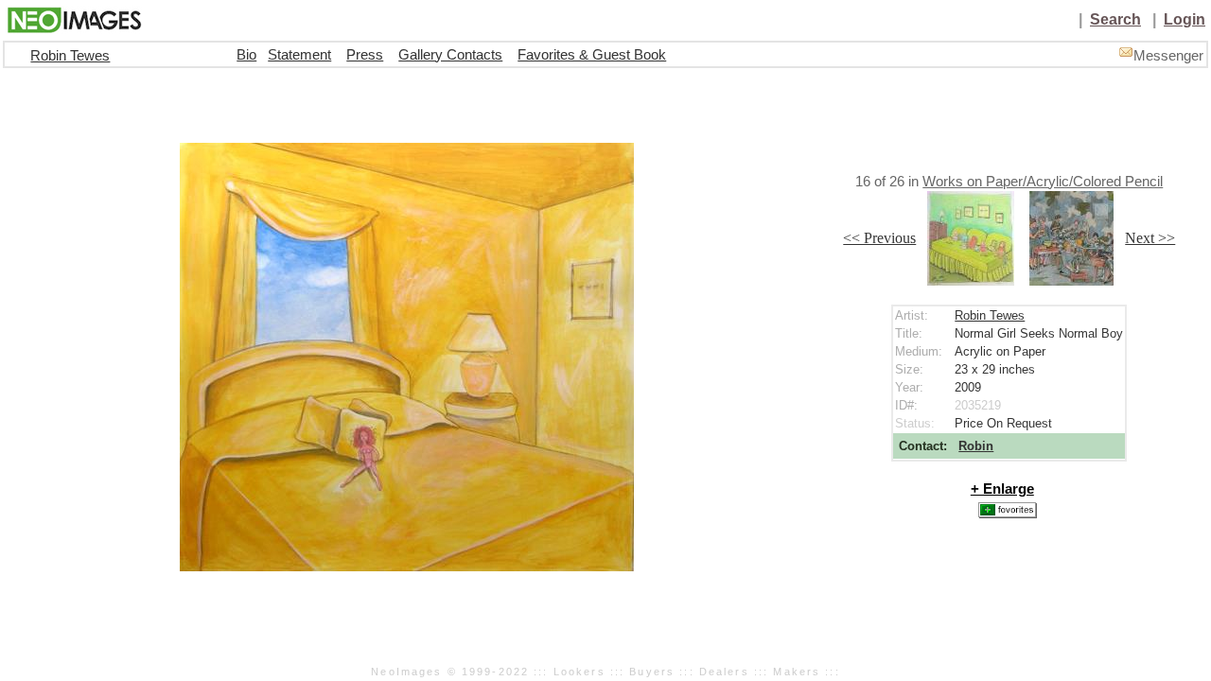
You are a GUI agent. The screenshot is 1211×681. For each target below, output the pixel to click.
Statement (299, 54)
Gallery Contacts (450, 54)
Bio (246, 54)
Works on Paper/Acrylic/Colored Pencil (1042, 181)
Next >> (1150, 238)
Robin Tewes (70, 55)
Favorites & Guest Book (592, 54)
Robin (975, 446)
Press (364, 54)
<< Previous (879, 238)
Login (1184, 19)
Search (1115, 19)
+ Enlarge (1002, 489)
